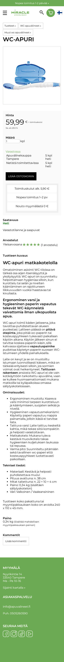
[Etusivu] (20, 18)
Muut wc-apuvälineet (17, 32)
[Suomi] (59, 13)
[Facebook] (6, 634)
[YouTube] (29, 634)
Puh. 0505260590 (15, 613)
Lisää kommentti (15, 541)
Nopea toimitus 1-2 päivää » (32, 3)
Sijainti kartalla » (14, 587)
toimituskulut (36, 122)
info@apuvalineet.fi (16, 606)
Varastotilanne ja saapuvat (21, 230)
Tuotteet (10, 25)
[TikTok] (21, 634)
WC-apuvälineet (30, 25)
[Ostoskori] (50, 13)
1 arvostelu (49, 245)
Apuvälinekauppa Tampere (18, 157)
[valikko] (5, 13)
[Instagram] (14, 634)
